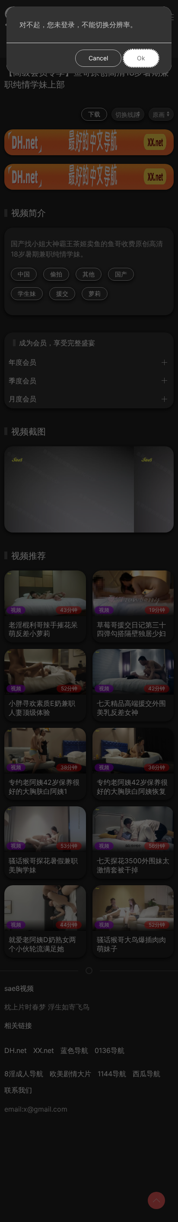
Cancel (98, 58)
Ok (141, 58)
